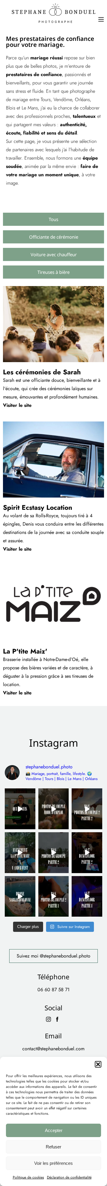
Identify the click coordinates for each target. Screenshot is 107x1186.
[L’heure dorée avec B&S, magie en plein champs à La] (87, 808)
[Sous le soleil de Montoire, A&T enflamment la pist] (87, 852)
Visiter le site (17, 405)
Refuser (53, 1146)
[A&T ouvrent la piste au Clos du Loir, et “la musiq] (87, 896)
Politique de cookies (28, 1177)
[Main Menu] (101, 19)
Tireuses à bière (53, 272)
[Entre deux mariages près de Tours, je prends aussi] (20, 896)
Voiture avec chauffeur (54, 254)
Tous (53, 219)
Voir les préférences (53, 1163)
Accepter (53, 1130)
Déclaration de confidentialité (69, 1177)
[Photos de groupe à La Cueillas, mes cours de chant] (53, 852)
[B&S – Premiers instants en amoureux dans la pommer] (53, 896)
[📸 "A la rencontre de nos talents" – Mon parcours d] (20, 808)
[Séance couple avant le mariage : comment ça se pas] (53, 808)
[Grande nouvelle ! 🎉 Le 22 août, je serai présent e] (20, 852)
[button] (98, 1064)
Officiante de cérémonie (53, 237)
